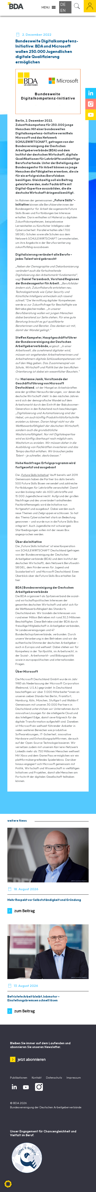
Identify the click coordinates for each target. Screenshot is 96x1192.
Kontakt (37, 1077)
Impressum (74, 1077)
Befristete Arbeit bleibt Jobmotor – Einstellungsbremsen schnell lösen (33, 998)
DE (63, 4)
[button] (8, 1184)
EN (63, 10)
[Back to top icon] (87, 1183)
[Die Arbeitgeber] (15, 7)
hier (17, 580)
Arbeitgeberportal (90, 6)
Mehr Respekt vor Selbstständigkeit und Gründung (44, 900)
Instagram (38, 1091)
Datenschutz (54, 1077)
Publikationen (18, 1077)
